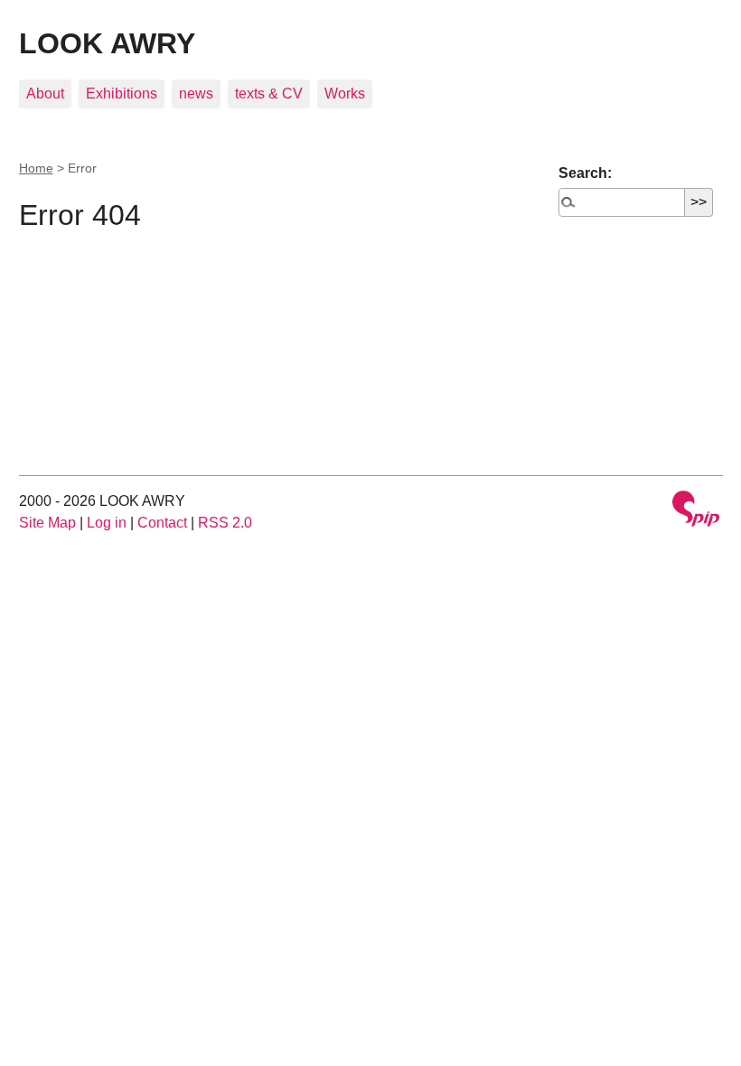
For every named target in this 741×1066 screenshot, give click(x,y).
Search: (585, 173)
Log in (107, 522)
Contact (162, 522)
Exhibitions (121, 93)
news (196, 93)
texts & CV (269, 93)
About (45, 93)
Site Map (47, 522)
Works (344, 93)
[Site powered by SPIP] (696, 511)
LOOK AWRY (107, 43)
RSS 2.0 (225, 522)
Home (36, 168)
